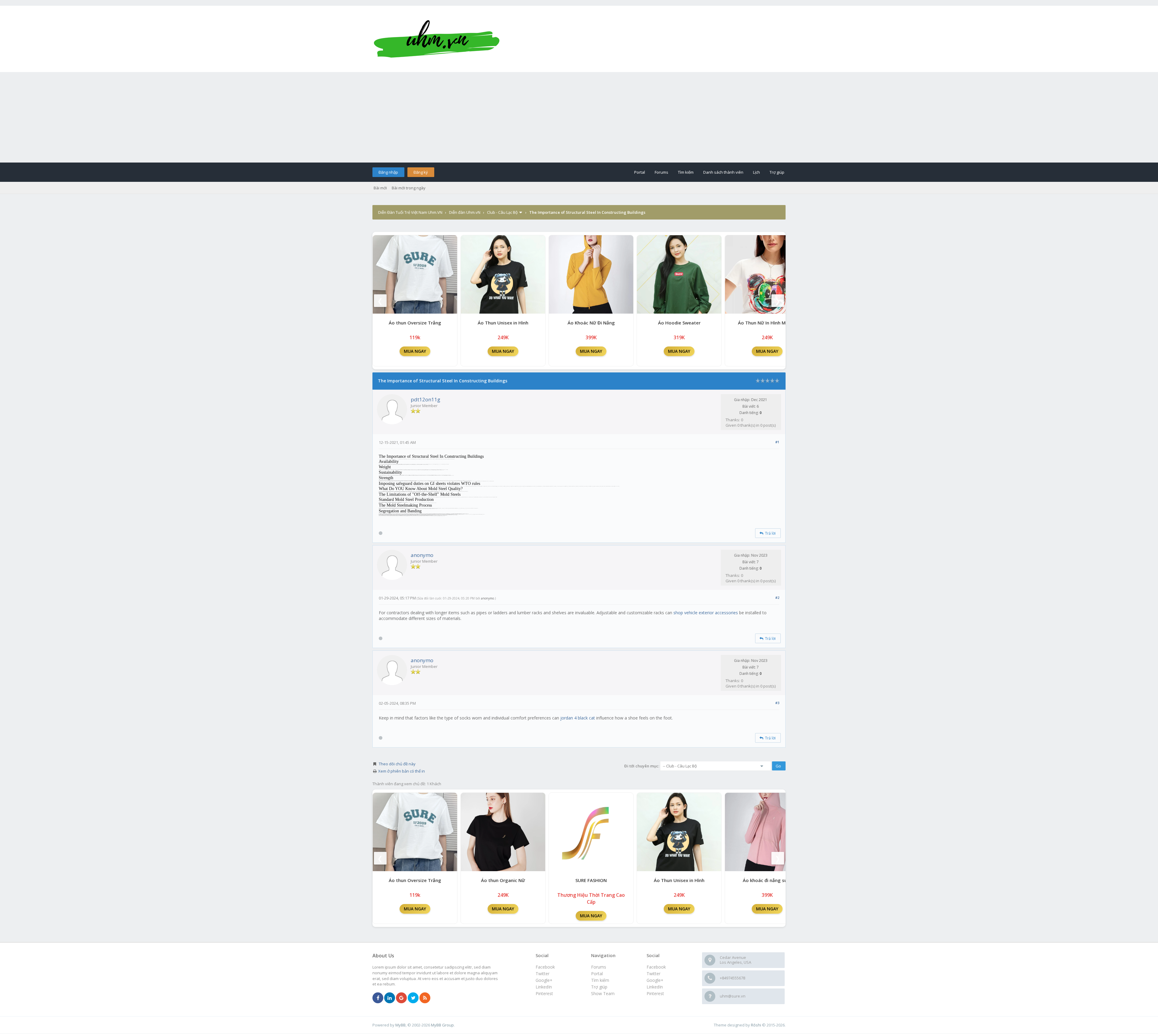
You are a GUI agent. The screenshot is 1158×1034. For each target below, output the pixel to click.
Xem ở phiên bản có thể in (401, 771)
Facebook (656, 967)
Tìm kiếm (686, 172)
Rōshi (756, 1025)
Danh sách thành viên (723, 172)
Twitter (653, 973)
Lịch (756, 172)
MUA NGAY (415, 351)
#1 (777, 442)
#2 (777, 597)
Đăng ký (420, 172)
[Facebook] (377, 998)
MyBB (400, 1025)
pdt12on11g (425, 399)
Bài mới (380, 188)
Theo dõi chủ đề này (397, 764)
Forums (661, 172)
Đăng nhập (388, 172)
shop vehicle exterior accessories (705, 612)
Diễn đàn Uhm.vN (464, 212)
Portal (639, 172)
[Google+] (401, 998)
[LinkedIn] (389, 998)
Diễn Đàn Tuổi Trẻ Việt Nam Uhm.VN (410, 212)
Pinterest (655, 993)
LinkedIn (655, 987)
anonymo (422, 555)
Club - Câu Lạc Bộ (502, 212)
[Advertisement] (579, 117)
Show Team (603, 993)
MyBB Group (442, 1025)
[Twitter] (413, 998)
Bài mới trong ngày (409, 188)
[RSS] (424, 998)
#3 (777, 702)
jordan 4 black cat (577, 718)
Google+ (655, 980)
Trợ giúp (777, 172)
